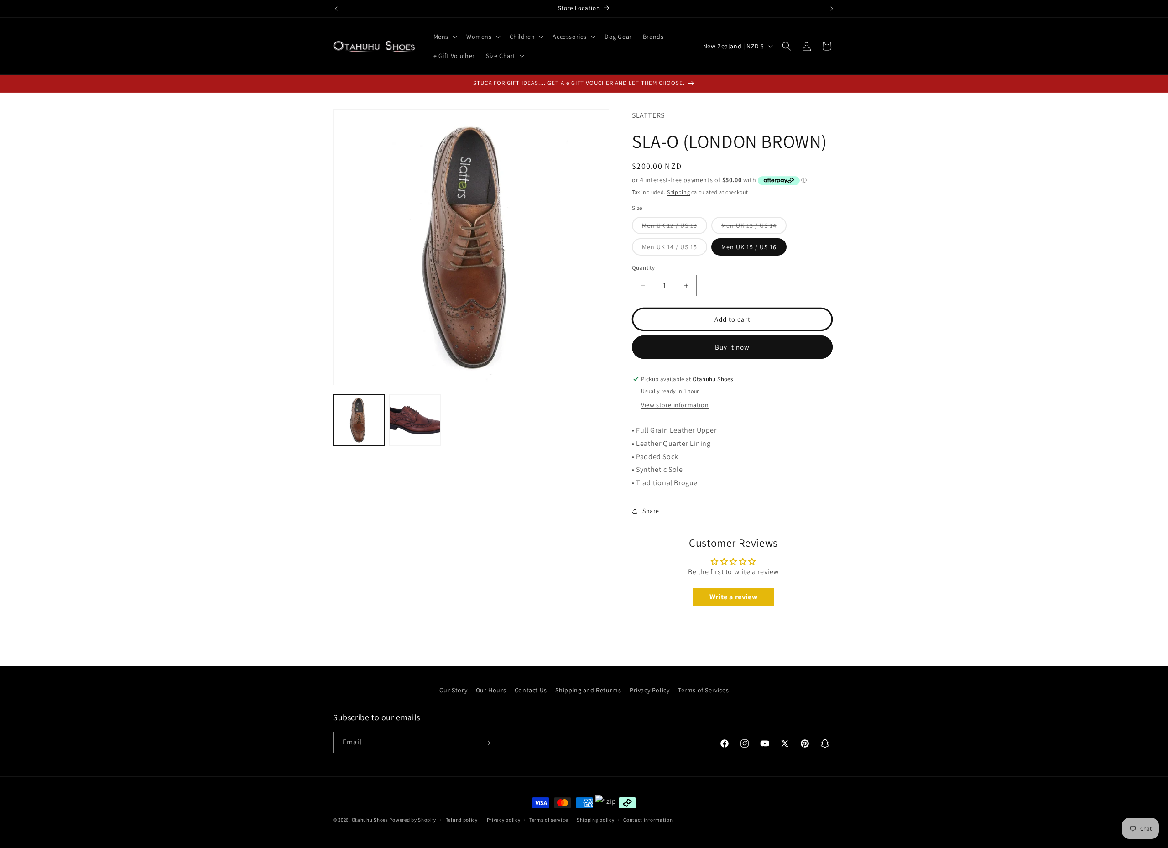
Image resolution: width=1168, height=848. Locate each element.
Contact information (648, 820)
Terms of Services (703, 690)
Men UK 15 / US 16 (749, 247)
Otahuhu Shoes (370, 820)
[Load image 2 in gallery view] (415, 420)
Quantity (643, 268)
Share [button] (650, 511)
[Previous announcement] (336, 8)
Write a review (733, 597)
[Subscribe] (487, 743)
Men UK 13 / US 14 (754, 227)
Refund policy (461, 820)
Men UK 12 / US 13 (674, 227)
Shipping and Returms (588, 690)
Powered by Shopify (412, 820)
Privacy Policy (649, 690)
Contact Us (531, 690)
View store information (675, 405)
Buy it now (732, 347)
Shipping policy (596, 820)
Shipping (678, 191)
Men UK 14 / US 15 (674, 249)
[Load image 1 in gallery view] (359, 420)
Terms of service (548, 820)
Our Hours (491, 690)
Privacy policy (504, 820)
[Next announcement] (832, 8)
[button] (444, 36)
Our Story (453, 690)
